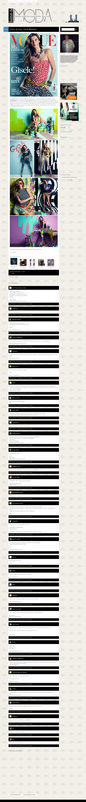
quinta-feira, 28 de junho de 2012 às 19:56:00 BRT (20, 723)
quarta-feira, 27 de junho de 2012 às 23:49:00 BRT (21, 445)
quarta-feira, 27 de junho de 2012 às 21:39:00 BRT (21, 361)
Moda (17, 276)
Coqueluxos (15, 422)
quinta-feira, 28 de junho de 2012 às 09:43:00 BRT (20, 498)
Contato (24, 1)
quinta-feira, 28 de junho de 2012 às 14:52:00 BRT (20, 697)
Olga (13, 571)
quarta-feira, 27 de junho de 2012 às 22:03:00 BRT (21, 393)
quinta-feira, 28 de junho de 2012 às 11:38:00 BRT (20, 579)
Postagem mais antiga (15, 794)
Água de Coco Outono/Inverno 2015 (14, 267)
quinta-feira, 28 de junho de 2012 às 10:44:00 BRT (20, 566)
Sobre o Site (17, 1)
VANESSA (15, 521)
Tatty (13, 642)
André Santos (15, 702)
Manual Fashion (16, 319)
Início (10, 1)
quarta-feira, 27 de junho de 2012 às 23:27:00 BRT (21, 428)
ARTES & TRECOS (17, 658)
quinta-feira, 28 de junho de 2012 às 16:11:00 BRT (20, 711)
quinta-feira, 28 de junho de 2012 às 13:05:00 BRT (20, 637)
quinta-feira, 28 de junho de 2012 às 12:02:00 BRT (20, 604)
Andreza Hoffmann (17, 337)
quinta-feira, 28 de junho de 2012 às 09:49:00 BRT (20, 516)
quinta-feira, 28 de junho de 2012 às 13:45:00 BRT (20, 667)
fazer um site (69, 180)
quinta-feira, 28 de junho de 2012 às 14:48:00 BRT (20, 684)
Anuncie (34, 1)
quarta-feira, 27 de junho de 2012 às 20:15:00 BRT (21, 314)
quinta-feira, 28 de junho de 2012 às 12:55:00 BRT (20, 619)
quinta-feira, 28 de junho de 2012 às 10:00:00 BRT (20, 534)
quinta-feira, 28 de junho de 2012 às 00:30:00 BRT (20, 461)
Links (29, 1)
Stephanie (15, 351)
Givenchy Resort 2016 (41, 267)
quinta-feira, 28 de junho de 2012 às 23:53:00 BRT (20, 745)
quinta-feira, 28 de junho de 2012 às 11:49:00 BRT (20, 590)
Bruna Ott (15, 366)
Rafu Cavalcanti (16, 609)
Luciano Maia (16, 477)
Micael (14, 557)
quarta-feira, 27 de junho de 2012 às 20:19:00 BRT (21, 332)
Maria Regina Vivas (17, 492)
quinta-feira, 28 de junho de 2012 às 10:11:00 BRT (20, 552)
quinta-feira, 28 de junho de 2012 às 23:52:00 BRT (20, 734)
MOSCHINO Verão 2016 (50, 267)
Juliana (14, 689)
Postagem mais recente (29, 794)
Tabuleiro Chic (16, 466)
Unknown (15, 308)
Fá (13, 728)
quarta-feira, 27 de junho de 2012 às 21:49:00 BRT (21, 378)
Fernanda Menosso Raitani (19, 672)
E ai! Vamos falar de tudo (19, 288)
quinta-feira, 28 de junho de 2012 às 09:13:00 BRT (20, 472)
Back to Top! (53, 800)
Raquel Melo (15, 450)
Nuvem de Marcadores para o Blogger (69, 177)
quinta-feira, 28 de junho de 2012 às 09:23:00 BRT (20, 487)
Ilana (13, 383)
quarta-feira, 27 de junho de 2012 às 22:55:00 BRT (21, 405)
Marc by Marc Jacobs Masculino (32, 267)
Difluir (47, 800)
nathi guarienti (16, 433)
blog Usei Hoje (16, 539)
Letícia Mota (15, 410)
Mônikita (14, 595)
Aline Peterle (15, 624)
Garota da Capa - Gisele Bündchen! (23, 29)
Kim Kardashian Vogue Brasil (23, 267)
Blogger (38, 800)
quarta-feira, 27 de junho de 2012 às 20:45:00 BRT (21, 346)
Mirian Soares (16, 398)
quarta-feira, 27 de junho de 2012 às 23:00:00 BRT (21, 417)
